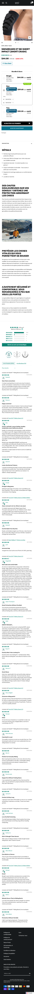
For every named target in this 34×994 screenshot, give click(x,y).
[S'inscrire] (29, 973)
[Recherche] (6, 3)
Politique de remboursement (8, 938)
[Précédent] (2, 42)
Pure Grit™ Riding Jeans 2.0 (15, 418)
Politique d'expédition (9, 953)
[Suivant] (32, 42)
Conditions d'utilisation (9, 950)
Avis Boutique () (21, 363)
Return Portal (7, 942)
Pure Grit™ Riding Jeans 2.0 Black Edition (19, 497)
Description (5, 143)
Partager (3, 132)
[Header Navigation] (3, 3)
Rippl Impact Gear (6, 45)
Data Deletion (7, 959)
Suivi (20, 932)
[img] (17, 327)
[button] (17, 78)
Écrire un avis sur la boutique (17, 345)
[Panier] (31, 3)
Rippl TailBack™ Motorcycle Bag (16, 540)
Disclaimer (6, 956)
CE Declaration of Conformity (8, 946)
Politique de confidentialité (7, 933)
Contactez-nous (23, 935)
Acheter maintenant (17, 128)
